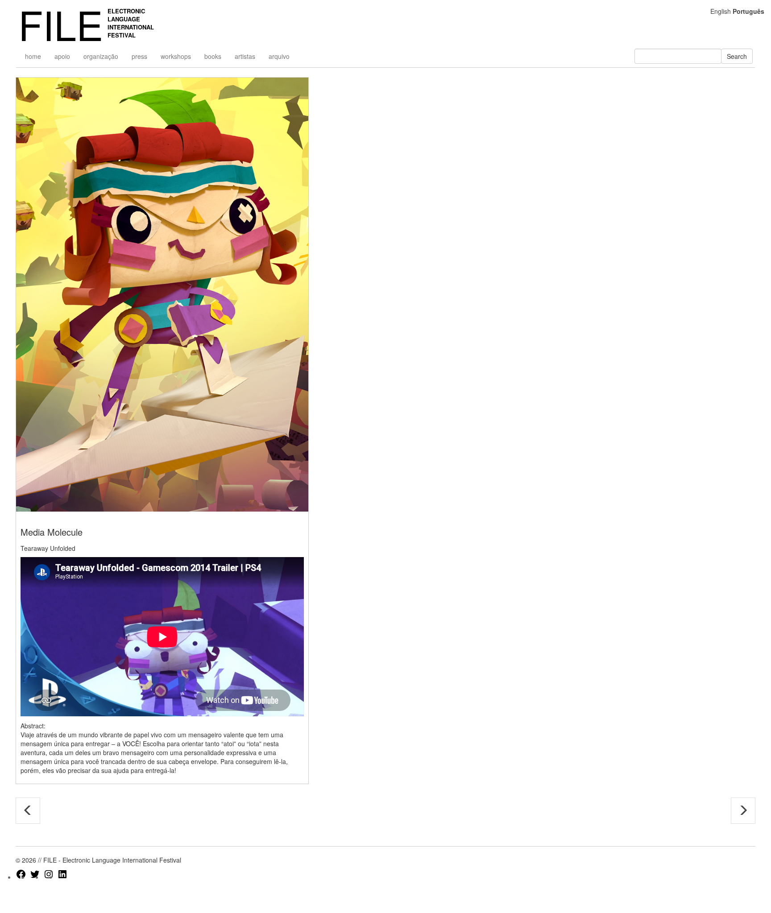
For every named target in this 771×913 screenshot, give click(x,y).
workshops (176, 56)
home (33, 56)
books (212, 56)
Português (748, 11)
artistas (245, 56)
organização (100, 56)
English (720, 11)
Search (737, 56)
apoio (62, 56)
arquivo (279, 56)
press (139, 56)
